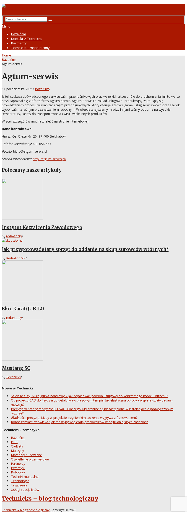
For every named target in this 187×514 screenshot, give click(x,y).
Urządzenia (19, 485)
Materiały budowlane (26, 455)
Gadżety (17, 446)
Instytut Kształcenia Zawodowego (42, 227)
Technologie (20, 481)
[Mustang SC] (93, 341)
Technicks (13, 377)
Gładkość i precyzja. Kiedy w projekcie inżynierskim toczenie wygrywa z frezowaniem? (74, 417)
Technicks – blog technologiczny (50, 498)
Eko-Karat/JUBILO (23, 309)
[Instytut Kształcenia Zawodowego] (93, 200)
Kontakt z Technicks (26, 38)
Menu (6, 26)
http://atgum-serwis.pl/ (49, 159)
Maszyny (17, 450)
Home (6, 55)
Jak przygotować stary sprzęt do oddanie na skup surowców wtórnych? (85, 249)
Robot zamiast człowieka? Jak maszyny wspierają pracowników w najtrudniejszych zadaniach (79, 422)
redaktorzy (14, 236)
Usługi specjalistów (25, 489)
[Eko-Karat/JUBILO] (93, 281)
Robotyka (18, 472)
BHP (14, 442)
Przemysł (18, 468)
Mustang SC (16, 368)
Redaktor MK (16, 258)
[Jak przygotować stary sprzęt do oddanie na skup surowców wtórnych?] (93, 240)
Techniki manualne (25, 476)
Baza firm (18, 34)
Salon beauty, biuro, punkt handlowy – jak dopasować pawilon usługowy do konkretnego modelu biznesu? (89, 396)
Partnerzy (19, 43)
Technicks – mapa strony (30, 47)
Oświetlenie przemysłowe (30, 459)
